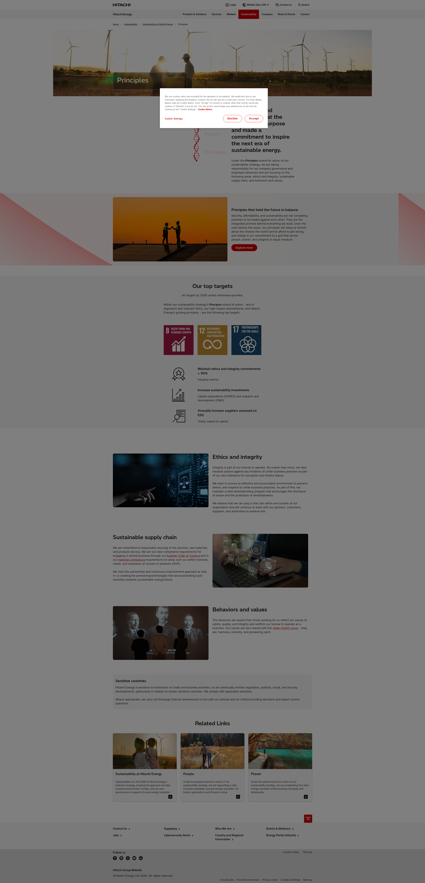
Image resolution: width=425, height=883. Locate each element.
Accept (254, 118)
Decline (232, 118)
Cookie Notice (205, 109)
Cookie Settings (174, 118)
